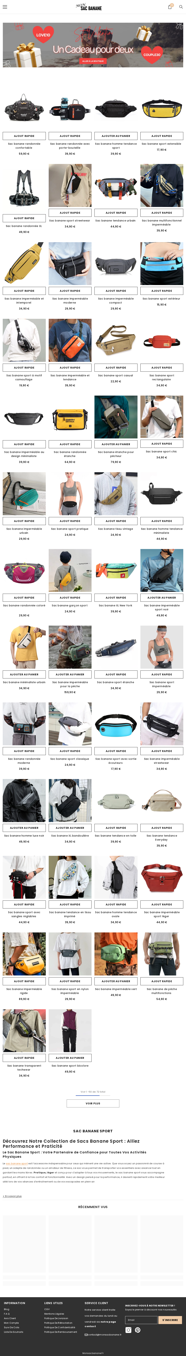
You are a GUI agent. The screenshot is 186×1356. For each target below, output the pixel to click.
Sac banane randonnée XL (24, 226)
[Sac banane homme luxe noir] (24, 800)
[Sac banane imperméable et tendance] (70, 340)
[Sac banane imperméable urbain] (24, 493)
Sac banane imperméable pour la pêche (70, 684)
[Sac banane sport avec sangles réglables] (24, 877)
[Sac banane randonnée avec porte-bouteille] (70, 108)
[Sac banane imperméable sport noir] (161, 570)
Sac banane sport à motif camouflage (24, 377)
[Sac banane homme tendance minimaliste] (161, 493)
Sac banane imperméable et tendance (70, 377)
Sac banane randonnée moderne (24, 761)
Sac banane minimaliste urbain (24, 682)
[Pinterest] (137, 1330)
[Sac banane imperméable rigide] (24, 953)
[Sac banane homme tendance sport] (116, 108)
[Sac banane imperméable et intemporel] (24, 263)
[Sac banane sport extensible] (161, 108)
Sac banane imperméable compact (116, 300)
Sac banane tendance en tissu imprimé (70, 914)
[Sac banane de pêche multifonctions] (161, 953)
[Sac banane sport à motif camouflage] (24, 340)
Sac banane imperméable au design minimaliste (24, 454)
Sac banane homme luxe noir (24, 835)
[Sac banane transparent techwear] (24, 1030)
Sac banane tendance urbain (115, 220)
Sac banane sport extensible (162, 144)
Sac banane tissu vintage (116, 529)
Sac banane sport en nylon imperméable (70, 991)
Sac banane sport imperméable (161, 684)
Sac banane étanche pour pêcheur (116, 454)
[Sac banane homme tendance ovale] (116, 877)
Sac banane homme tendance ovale (116, 914)
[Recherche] (181, 7)
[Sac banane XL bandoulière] (70, 800)
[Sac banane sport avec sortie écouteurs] (116, 723)
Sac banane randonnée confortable (24, 146)
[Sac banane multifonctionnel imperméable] (161, 185)
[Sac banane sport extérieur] (161, 263)
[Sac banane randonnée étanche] (70, 417)
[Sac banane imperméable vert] (116, 953)
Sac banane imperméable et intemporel (24, 300)
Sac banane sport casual (116, 375)
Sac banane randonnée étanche (70, 454)
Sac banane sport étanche (116, 682)
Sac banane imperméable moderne (70, 300)
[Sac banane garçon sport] (70, 570)
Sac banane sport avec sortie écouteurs (115, 761)
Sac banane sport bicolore (70, 1066)
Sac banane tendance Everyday (162, 837)
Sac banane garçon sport (70, 605)
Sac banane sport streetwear (70, 220)
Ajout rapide (24, 136)
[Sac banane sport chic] (161, 417)
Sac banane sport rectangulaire (161, 377)
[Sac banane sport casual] (116, 340)
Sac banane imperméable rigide (24, 991)
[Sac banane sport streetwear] (70, 185)
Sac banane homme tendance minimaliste (162, 531)
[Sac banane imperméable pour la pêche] (70, 647)
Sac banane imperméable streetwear (162, 761)
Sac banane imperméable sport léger (162, 914)
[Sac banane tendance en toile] (116, 800)
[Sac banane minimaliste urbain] (24, 647)
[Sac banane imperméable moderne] (70, 263)
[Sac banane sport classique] (70, 723)
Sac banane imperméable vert (116, 989)
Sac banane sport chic (162, 451)
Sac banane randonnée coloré (24, 605)
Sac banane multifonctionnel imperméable (162, 222)
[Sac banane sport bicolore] (70, 1030)
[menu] (5, 7)
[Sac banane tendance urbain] (116, 185)
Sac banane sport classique (70, 759)
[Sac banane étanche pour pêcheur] (116, 417)
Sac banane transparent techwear (24, 1068)
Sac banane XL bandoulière (70, 835)
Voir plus (93, 1103)
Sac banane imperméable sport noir (162, 607)
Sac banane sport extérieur (162, 298)
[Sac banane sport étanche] (116, 647)
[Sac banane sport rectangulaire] (161, 340)
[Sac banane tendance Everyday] (161, 800)
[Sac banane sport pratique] (70, 493)
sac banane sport (17, 1163)
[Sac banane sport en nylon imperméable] (70, 953)
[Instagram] (128, 1330)
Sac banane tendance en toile (116, 835)
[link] (93, 45)
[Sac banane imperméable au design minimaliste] (24, 417)
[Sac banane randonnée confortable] (24, 108)
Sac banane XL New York (116, 605)
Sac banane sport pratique (70, 529)
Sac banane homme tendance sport (116, 146)
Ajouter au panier (116, 136)
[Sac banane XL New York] (116, 570)
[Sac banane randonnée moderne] (24, 723)
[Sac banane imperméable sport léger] (161, 877)
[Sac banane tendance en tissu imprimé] (70, 877)
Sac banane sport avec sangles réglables (24, 914)
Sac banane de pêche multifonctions (162, 991)
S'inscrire (170, 1320)
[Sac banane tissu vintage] (116, 493)
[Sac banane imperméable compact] (116, 263)
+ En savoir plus (12, 1196)
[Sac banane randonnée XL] (24, 190)
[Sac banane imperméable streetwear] (161, 723)
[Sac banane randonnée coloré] (24, 570)
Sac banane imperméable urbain (24, 531)
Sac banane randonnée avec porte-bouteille (70, 146)
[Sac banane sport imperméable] (161, 647)
